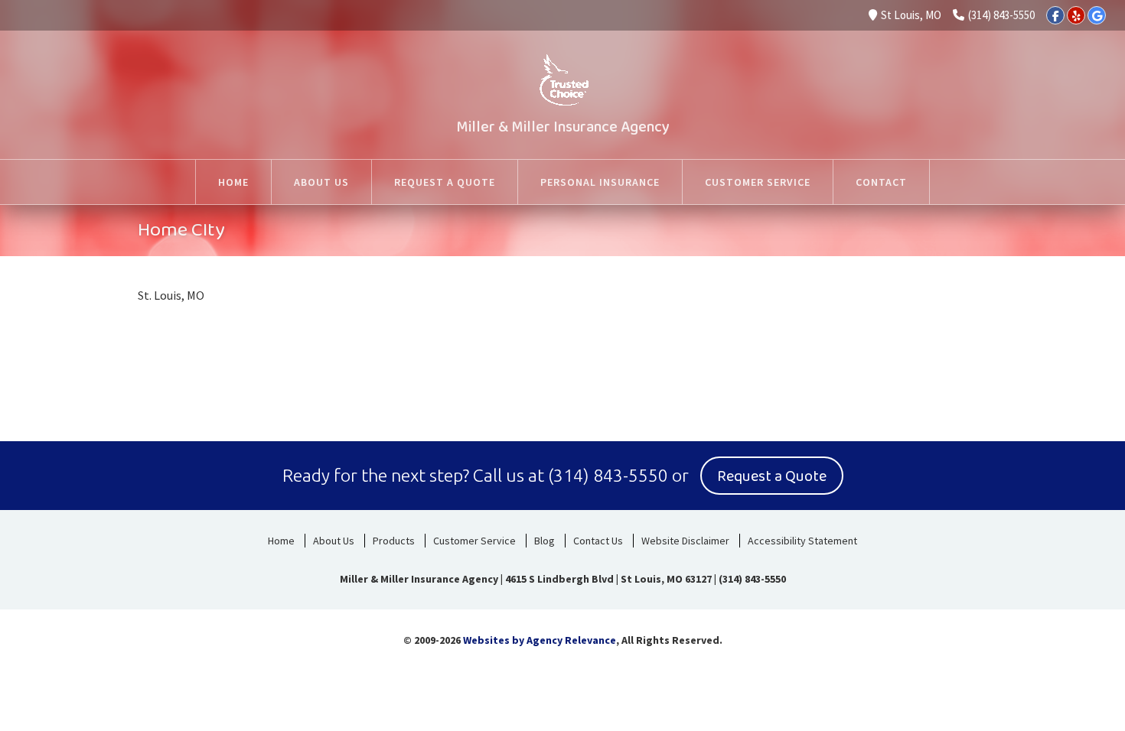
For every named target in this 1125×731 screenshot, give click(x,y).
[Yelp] (1076, 15)
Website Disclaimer (685, 540)
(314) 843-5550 (1001, 15)
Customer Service (474, 540)
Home (281, 540)
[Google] (1097, 15)
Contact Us (598, 540)
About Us (333, 540)
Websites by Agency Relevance (539, 640)
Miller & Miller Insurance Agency (563, 127)
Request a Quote (772, 476)
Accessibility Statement (802, 540)
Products (394, 540)
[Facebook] (1055, 15)
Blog (544, 540)
